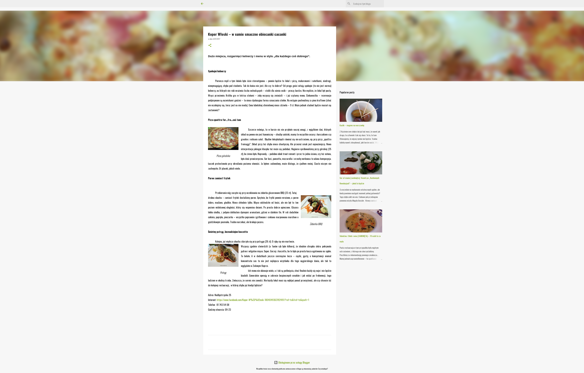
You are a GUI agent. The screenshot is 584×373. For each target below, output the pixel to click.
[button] (210, 45)
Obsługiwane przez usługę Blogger (294, 362)
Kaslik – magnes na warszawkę (352, 125)
